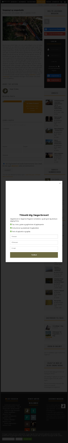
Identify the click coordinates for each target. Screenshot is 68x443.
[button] (60, 183)
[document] (34, 221)
